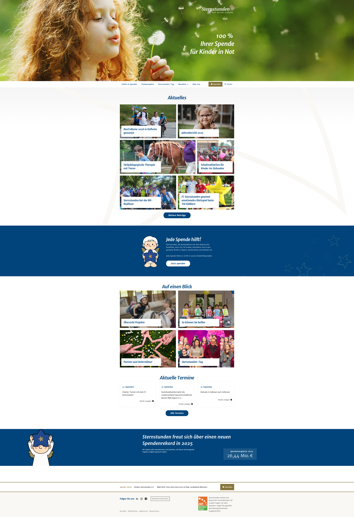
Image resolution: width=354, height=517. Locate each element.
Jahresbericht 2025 (192, 132)
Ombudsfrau (133, 511)
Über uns (196, 84)
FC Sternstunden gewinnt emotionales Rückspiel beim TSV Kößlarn (198, 200)
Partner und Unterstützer (138, 362)
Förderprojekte (147, 84)
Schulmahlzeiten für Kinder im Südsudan (212, 166)
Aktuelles (182, 84)
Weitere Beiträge (177, 215)
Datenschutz (154, 511)
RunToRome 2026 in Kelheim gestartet (140, 131)
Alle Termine (177, 413)
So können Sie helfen (193, 322)
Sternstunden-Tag (166, 84)
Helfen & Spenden (129, 84)
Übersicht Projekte (134, 322)
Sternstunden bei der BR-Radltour (138, 202)
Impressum (143, 511)
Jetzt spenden (178, 263)
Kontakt (123, 511)
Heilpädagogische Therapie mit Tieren (139, 166)
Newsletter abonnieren (160, 499)
